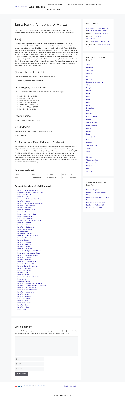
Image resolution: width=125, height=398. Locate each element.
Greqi (88, 93)
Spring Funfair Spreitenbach (97, 30)
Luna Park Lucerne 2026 (100, 41)
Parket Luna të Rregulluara (55, 4)
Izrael (88, 99)
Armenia (89, 73)
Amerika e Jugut (91, 145)
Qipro (88, 85)
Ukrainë (89, 157)
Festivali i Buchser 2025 (94, 208)
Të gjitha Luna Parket (53, 9)
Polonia (88, 131)
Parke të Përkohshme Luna (75, 4)
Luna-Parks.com (37, 7)
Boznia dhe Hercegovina (94, 82)
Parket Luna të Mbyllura (93, 4)
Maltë (88, 111)
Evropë (88, 88)
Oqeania (89, 128)
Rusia (88, 134)
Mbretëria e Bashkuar (93, 163)
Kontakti (73, 386)
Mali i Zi (88, 119)
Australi (89, 79)
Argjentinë (89, 70)
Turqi (88, 154)
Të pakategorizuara (92, 160)
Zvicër (88, 151)
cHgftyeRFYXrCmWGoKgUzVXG (97, 28)
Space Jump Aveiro (101, 33)
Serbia (88, 140)
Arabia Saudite (91, 137)
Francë (88, 91)
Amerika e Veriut (92, 122)
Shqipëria (89, 67)
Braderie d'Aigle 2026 (93, 190)
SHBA (88, 169)
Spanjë (88, 148)
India (88, 96)
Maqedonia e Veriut (92, 125)
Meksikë (89, 114)
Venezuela (89, 171)
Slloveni (89, 143)
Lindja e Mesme (91, 117)
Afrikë (88, 65)
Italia (88, 102)
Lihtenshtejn (90, 108)
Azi (87, 76)
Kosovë (88, 105)
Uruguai (89, 166)
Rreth (66, 386)
